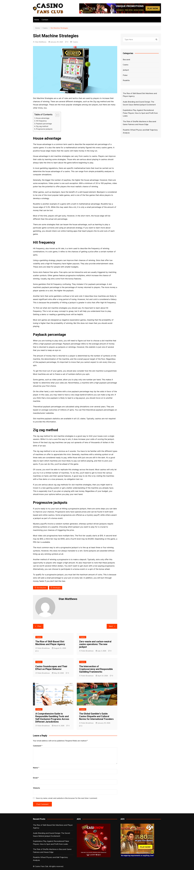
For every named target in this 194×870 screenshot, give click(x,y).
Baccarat (126, 59)
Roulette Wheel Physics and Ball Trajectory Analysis (50, 858)
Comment (37, 746)
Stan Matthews (40, 42)
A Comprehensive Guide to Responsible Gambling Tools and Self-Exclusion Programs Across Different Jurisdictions (52, 717)
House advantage (42, 118)
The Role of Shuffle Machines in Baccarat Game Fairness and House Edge (52, 850)
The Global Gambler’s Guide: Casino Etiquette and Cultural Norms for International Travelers (96, 716)
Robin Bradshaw (43, 648)
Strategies (57, 588)
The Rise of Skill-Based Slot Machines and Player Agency (50, 643)
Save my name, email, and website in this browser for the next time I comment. (66, 798)
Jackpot (126, 70)
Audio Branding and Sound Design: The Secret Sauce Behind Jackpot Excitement (51, 834)
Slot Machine (41, 588)
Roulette (126, 80)
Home (36, 19)
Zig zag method (42, 126)
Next (111, 626)
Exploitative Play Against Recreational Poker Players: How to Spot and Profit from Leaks (51, 842)
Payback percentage (44, 124)
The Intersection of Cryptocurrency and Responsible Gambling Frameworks (96, 669)
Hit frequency (41, 121)
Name (36, 768)
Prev (39, 626)
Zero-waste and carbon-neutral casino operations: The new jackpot (95, 644)
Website (36, 788)
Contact (45, 19)
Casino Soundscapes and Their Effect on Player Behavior (51, 667)
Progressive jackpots (44, 129)
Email (36, 778)
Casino (75, 42)
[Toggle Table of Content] (56, 115)
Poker (125, 75)
